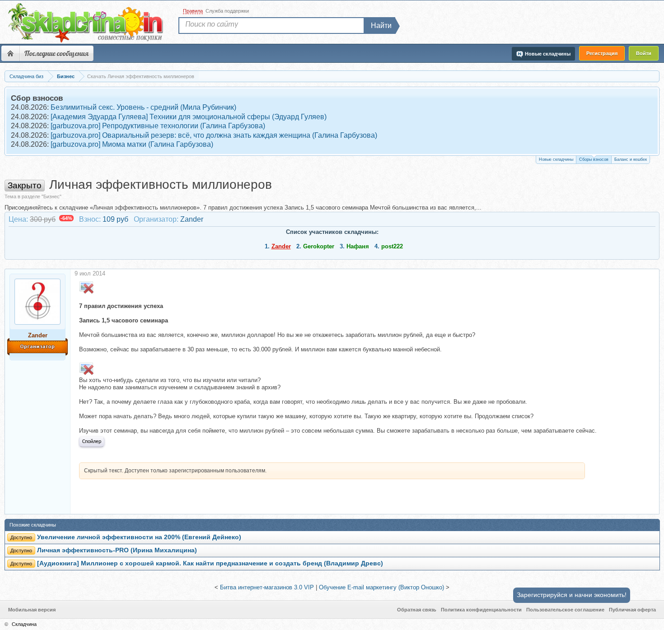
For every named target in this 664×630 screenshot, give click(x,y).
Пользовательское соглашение (565, 609)
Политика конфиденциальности (481, 609)
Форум (10, 53)
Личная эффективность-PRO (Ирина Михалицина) (117, 550)
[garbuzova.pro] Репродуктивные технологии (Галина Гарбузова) (158, 126)
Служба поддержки (227, 11)
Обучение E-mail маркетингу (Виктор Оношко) (381, 587)
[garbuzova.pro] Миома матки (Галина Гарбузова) (132, 144)
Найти (381, 25)
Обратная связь (416, 609)
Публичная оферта (632, 609)
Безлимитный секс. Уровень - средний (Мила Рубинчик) (143, 107)
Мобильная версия (32, 609)
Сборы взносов (593, 159)
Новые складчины (556, 159)
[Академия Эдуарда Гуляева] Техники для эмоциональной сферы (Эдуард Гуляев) (189, 117)
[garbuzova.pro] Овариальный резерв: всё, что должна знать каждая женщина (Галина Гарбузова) (214, 135)
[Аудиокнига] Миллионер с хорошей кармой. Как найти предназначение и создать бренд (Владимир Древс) (210, 563)
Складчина (24, 624)
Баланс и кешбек (630, 159)
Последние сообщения (56, 53)
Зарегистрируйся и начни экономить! (572, 594)
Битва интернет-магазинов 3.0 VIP (267, 587)
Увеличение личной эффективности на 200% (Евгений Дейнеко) (139, 537)
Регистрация (601, 53)
